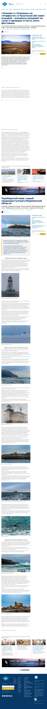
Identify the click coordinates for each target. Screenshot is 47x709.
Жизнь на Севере (39, 9)
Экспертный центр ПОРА (40, 689)
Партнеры (15, 682)
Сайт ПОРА (25, 679)
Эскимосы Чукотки (16, 29)
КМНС (11, 29)
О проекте (15, 679)
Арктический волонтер (27, 696)
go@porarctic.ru (37, 687)
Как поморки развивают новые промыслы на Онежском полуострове (38, 226)
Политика (27, 9)
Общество (23, 9)
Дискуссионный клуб (27, 685)
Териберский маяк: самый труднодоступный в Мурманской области (38, 38)
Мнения (44, 9)
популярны (23, 137)
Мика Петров (5, 211)
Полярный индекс (27, 681)
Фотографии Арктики (14, 209)
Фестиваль (7, 29)
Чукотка (2, 29)
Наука (7, 9)
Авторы (15, 681)
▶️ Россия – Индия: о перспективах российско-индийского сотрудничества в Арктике (38, 46)
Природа (10, 9)
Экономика (32, 9)
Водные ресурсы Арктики (25, 29)
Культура (3, 9)
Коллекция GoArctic (29, 209)
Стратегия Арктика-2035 (28, 693)
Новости (19, 679)
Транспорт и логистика (5, 209)
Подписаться (43, 53)
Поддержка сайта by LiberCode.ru (39, 703)
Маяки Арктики (22, 209)
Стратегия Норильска (27, 690)
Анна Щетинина (6, 31)
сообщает (19, 60)
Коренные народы (16, 9)
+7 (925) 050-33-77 (42, 684)
